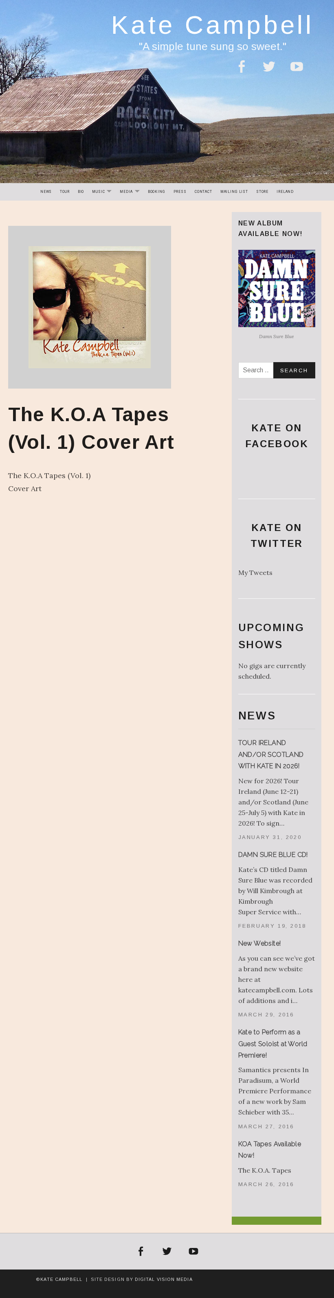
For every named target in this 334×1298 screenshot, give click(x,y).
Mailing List (234, 192)
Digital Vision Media (164, 1279)
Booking (156, 192)
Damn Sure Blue (276, 336)
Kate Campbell (212, 25)
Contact (203, 192)
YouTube (297, 71)
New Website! (259, 943)
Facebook (241, 71)
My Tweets (255, 572)
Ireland (285, 192)
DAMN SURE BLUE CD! (273, 855)
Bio (81, 192)
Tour (64, 192)
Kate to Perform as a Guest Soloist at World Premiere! (273, 1043)
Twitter (268, 71)
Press (180, 192)
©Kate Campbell (59, 1279)
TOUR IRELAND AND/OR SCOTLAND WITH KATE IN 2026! (271, 754)
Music (103, 192)
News (46, 192)
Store (262, 192)
